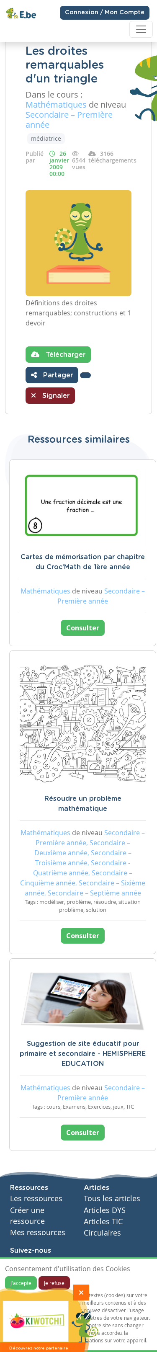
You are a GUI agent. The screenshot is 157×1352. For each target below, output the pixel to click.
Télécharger (64, 354)
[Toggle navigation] (141, 29)
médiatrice (46, 138)
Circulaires (102, 1233)
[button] (85, 375)
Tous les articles (112, 1198)
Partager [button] (57, 375)
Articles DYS (105, 1210)
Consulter (82, 627)
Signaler (54, 395)
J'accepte (20, 1283)
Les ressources (36, 1198)
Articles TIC (103, 1221)
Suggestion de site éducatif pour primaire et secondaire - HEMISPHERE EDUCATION (83, 1053)
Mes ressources (37, 1232)
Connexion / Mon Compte (104, 12)
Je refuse (54, 1283)
